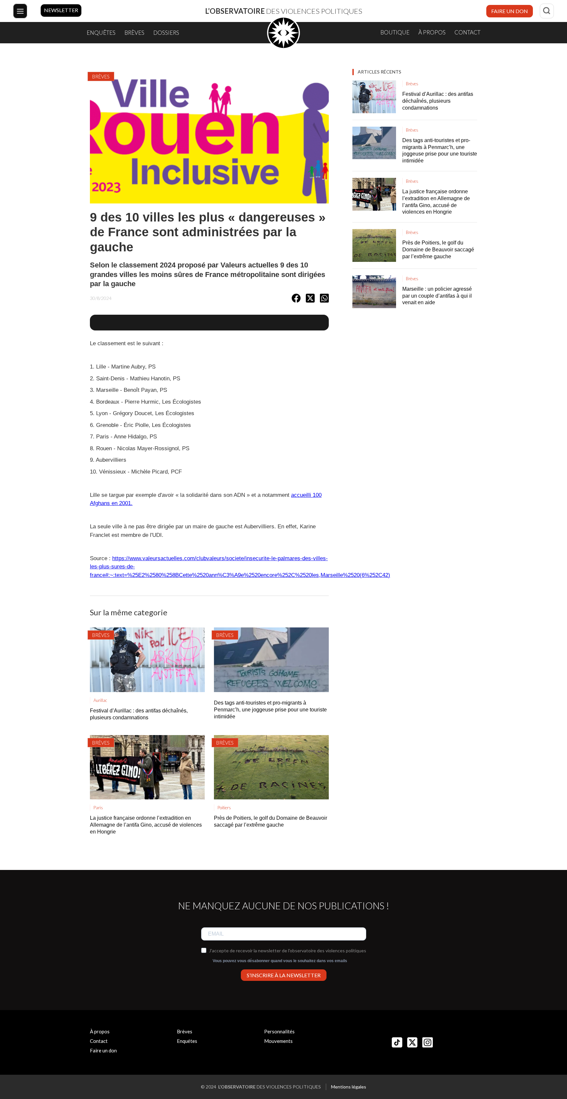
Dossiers (166, 33)
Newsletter (61, 10)
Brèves (134, 33)
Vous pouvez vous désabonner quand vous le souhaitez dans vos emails (280, 961)
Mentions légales (348, 1086)
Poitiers (224, 807)
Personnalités (279, 1031)
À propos (432, 32)
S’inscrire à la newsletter (284, 975)
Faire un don (509, 11)
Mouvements (278, 1041)
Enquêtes (101, 33)
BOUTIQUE (395, 32)
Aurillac (100, 700)
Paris (98, 807)
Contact (467, 32)
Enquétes (187, 1041)
